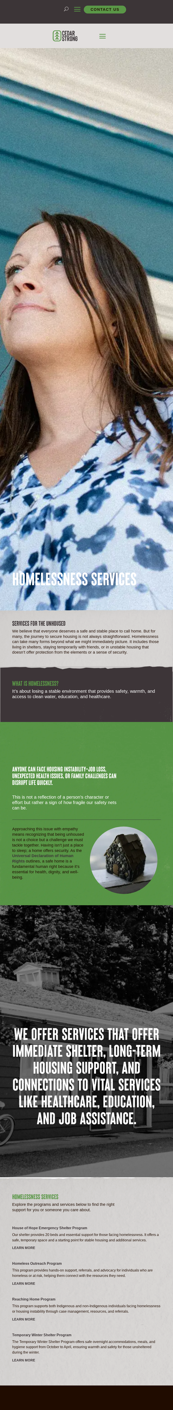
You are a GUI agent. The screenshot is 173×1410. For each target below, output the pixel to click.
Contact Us (105, 9)
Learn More (23, 1248)
